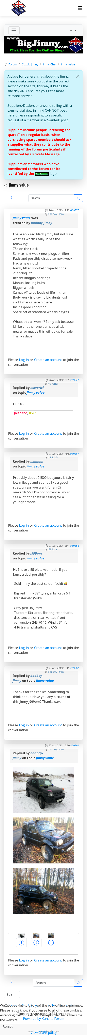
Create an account (48, 359)
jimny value (22, 218)
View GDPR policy (44, 1032)
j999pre (52, 549)
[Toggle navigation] (14, 30)
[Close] (78, 76)
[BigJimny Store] (43, 44)
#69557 (74, 454)
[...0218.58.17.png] (43, 840)
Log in (24, 359)
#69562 (74, 668)
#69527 (74, 210)
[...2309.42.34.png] (43, 789)
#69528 (74, 380)
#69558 (74, 545)
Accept (8, 1026)
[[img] (42, 173)
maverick (53, 383)
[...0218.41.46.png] (43, 891)
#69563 (74, 745)
